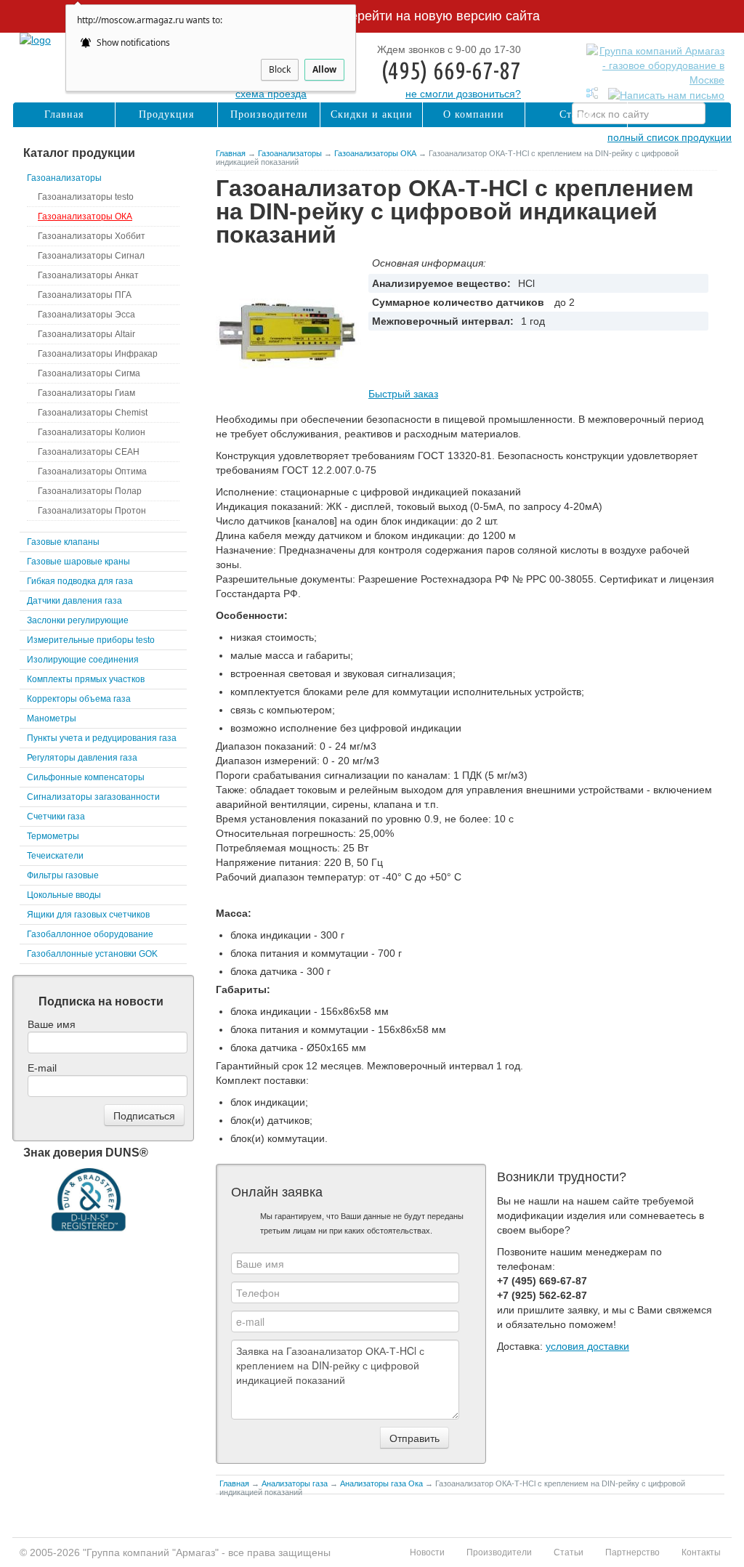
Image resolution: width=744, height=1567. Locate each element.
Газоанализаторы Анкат (88, 275)
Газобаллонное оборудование (90, 934)
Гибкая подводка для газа (80, 581)
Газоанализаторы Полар (90, 491)
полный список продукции (669, 137)
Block (280, 69)
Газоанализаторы (290, 153)
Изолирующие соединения (83, 660)
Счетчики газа (56, 816)
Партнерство (632, 1552)
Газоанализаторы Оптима (92, 471)
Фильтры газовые (63, 875)
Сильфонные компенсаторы (86, 777)
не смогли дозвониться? (463, 94)
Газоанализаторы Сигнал (91, 256)
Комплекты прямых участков (86, 679)
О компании (473, 114)
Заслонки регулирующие (78, 620)
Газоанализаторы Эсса (86, 314)
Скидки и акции (372, 114)
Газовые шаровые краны (78, 561)
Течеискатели (55, 856)
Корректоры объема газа (79, 699)
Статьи (576, 114)
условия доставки (587, 1346)
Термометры (53, 836)
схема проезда (271, 94)
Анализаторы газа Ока (381, 1483)
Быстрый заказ (403, 394)
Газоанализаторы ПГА (85, 295)
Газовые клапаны (63, 542)
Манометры (51, 718)
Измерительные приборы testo (91, 640)
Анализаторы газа (295, 1483)
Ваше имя (52, 1024)
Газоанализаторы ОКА (375, 153)
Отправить (414, 1437)
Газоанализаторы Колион (91, 432)
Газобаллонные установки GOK (92, 954)
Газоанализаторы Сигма (89, 373)
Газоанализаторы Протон (92, 511)
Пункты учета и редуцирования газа (102, 738)
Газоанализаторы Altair (86, 334)
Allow (324, 69)
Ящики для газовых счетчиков (88, 915)
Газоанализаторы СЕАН (89, 452)
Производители (269, 114)
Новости (427, 1552)
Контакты (679, 114)
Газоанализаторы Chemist (92, 413)
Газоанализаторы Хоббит (91, 236)
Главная (231, 153)
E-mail (42, 1068)
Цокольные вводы (64, 895)
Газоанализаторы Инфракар (98, 354)
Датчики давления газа (74, 601)
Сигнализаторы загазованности (93, 797)
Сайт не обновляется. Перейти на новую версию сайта (372, 16)
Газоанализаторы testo (86, 197)
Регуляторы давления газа (82, 758)
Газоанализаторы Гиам (86, 393)
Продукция (166, 114)
